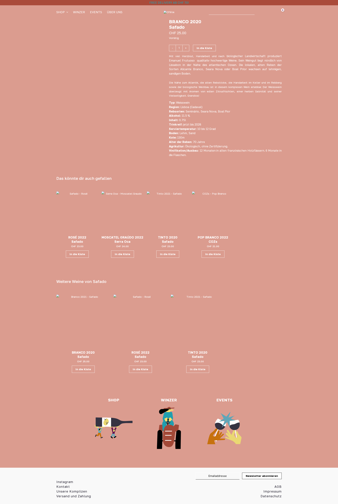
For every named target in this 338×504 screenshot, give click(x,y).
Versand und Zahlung (73, 496)
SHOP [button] (60, 12)
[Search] (259, 12)
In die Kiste (204, 48)
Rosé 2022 (77, 237)
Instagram (64, 482)
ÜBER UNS (114, 12)
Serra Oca (122, 241)
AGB (278, 486)
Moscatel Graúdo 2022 (122, 237)
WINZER (79, 12)
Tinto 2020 (167, 237)
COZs (213, 241)
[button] (66, 12)
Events (96, 12)
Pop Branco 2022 (213, 237)
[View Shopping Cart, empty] (278, 12)
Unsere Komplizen (71, 491)
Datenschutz (271, 496)
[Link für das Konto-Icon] (267, 12)
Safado (177, 27)
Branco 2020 (83, 352)
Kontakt (63, 486)
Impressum (272, 491)
